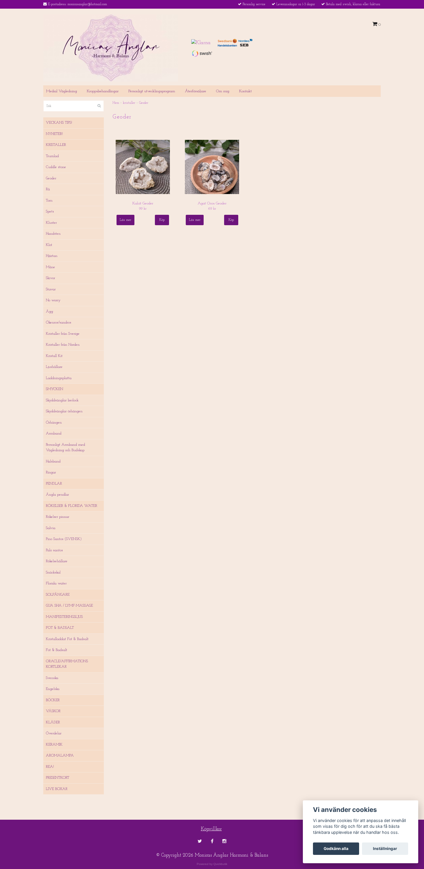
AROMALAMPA (60, 755)
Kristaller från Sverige (63, 334)
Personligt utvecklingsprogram (151, 91)
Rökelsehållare (56, 561)
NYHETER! (54, 134)
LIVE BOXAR (56, 789)
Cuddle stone (56, 167)
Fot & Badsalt (56, 650)
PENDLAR (54, 484)
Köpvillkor (211, 829)
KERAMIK (54, 744)
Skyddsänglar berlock (62, 400)
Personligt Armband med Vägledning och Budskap (65, 447)
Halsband (53, 461)
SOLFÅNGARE (58, 595)
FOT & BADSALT (60, 628)
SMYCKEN (54, 389)
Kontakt (245, 91)
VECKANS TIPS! (59, 123)
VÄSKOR (53, 711)
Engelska (52, 689)
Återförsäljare (195, 91)
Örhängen (54, 422)
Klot (49, 245)
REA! (50, 767)
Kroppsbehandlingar (103, 91)
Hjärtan (51, 256)
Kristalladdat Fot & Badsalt (67, 639)
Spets (50, 211)
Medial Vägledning (61, 91)
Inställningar (385, 848)
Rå (48, 189)
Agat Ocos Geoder (212, 203)
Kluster (51, 223)
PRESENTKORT (57, 778)
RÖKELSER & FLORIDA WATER (71, 506)
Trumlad (52, 156)
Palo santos (54, 550)
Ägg (49, 311)
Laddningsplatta (59, 378)
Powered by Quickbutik (212, 864)
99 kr (143, 208)
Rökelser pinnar (57, 517)
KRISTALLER (56, 145)
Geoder (51, 178)
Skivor (50, 278)
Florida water (56, 583)
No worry (53, 300)
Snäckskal (53, 572)
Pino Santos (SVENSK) (64, 539)
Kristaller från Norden (63, 345)
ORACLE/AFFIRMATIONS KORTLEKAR (67, 664)
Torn (49, 200)
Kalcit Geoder (142, 203)
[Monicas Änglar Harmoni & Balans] (110, 47)
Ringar (51, 472)
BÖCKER (53, 700)
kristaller (129, 103)
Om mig (222, 91)
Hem (115, 103)
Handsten (53, 234)
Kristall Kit (54, 356)
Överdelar (53, 733)
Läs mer (125, 220)
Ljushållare (54, 367)
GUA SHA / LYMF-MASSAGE (69, 605)
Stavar (51, 289)
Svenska (52, 678)
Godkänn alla (336, 848)
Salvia (50, 528)
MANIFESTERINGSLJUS (64, 617)
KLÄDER (53, 722)
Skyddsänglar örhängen (64, 411)
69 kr (212, 208)
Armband (53, 433)
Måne (50, 267)
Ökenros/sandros (58, 322)
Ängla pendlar (57, 494)
